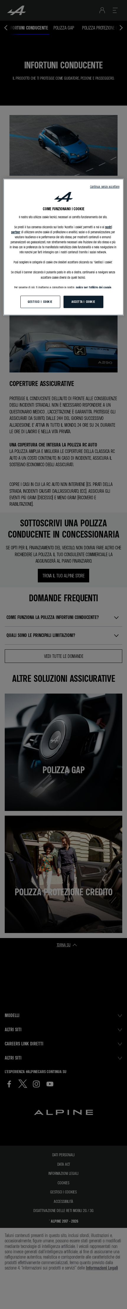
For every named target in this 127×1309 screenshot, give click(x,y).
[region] (63, 247)
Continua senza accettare (105, 187)
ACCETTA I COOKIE (83, 301)
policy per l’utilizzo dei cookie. (94, 287)
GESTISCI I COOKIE (40, 301)
